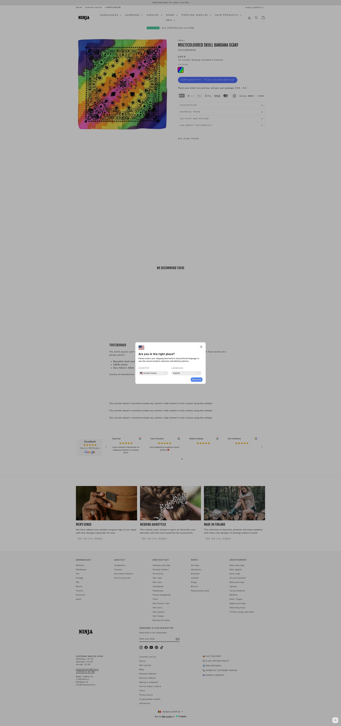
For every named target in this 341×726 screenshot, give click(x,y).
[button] (201, 347)
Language (178, 368)
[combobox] (148, 373)
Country (144, 368)
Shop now (196, 380)
